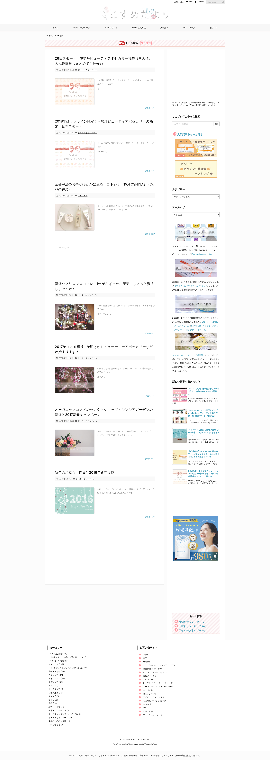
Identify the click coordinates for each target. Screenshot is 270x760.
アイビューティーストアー (155, 697)
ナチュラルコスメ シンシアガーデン (159, 665)
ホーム (51, 36)
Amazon (146, 661)
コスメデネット (150, 693)
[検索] (223, 2)
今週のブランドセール (191, 621)
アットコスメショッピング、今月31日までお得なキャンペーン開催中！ (203, 391)
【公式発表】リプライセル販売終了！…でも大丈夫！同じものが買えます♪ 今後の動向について (203, 454)
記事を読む (150, 108)
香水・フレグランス (59, 710)
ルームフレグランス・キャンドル (65, 714)
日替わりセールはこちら (193, 626)
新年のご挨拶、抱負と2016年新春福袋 (84, 472)
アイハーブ (56, 664)
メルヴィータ (149, 679)
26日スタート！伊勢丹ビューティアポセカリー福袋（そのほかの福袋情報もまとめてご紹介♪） (203, 473)
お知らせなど (56, 724)
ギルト (146, 708)
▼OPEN (146, 43)
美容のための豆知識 (59, 721)
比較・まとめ (57, 671)
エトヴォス (148, 690)
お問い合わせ (179, 2)
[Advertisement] (105, 260)
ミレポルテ (148, 711)
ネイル (54, 696)
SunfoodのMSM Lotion (202, 254)
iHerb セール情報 (58, 660)
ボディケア (56, 682)
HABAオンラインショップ (154, 701)
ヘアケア (54, 685)
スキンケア (82, 195)
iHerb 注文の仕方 (58, 653)
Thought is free (150, 744)
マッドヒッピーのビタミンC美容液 (187, 355)
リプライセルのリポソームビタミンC (190, 286)
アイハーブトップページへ (194, 630)
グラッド (147, 704)
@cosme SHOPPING (152, 669)
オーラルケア (56, 689)
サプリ (53, 700)
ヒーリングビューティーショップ (158, 683)
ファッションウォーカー (154, 715)
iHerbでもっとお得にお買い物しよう (68, 657)
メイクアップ (57, 678)
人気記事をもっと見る (190, 134)
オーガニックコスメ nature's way (158, 686)
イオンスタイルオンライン (155, 672)
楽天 (145, 658)
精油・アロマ (57, 707)
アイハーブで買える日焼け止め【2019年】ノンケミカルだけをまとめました (204, 432)
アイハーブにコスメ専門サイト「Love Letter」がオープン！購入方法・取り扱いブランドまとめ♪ (203, 413)
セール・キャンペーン (87, 70)
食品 (53, 703)
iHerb (145, 654)
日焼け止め (56, 692)
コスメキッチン (150, 676)
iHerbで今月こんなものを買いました (69, 668)
